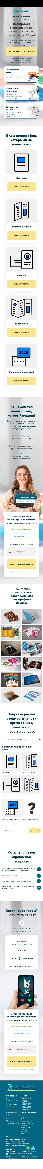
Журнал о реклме (12, 1121)
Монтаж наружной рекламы (16, 1145)
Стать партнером (12, 1123)
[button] (21, 51)
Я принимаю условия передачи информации (22, 571)
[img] (28, 1148)
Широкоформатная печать (15, 1141)
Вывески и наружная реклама (16, 1139)
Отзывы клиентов (12, 1119)
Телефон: (21, 955)
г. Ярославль (26, 1107)
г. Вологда (25, 1101)
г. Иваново (26, 1109)
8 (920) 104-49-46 (22, 958)
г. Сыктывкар (26, 1103)
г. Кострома (26, 1104)
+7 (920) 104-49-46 (21, 16)
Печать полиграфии (13, 1109)
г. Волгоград (26, 1106)
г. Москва (25, 1098)
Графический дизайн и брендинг (17, 1143)
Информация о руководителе (17, 1115)
